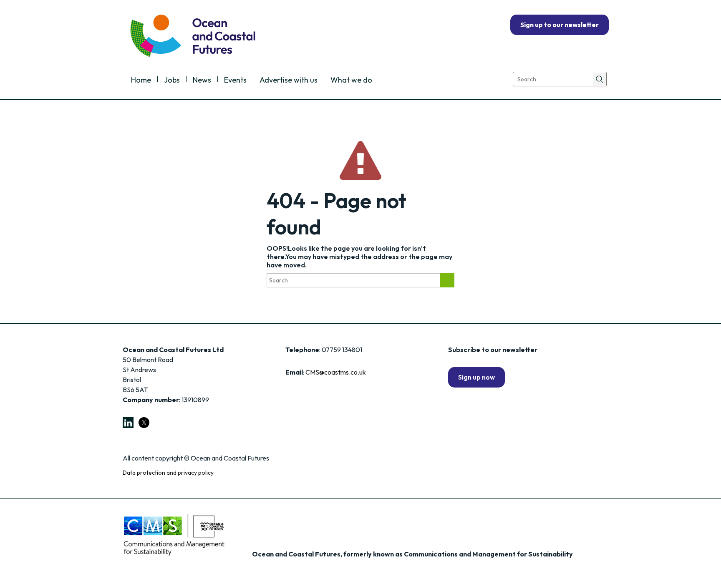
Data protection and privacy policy (168, 472)
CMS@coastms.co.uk (335, 372)
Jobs (172, 80)
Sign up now (476, 377)
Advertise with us (289, 80)
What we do (351, 80)
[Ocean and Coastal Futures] (192, 36)
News (202, 80)
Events (235, 80)
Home (141, 80)
